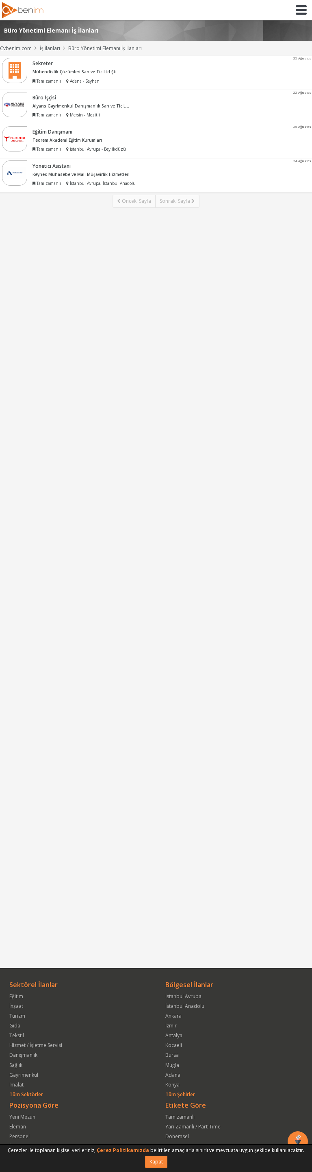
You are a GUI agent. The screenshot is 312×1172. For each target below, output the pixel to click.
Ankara (173, 1015)
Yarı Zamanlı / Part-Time (193, 1126)
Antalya (173, 1035)
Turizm (17, 1015)
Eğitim (16, 996)
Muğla (172, 1065)
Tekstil (16, 1035)
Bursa (172, 1054)
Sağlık (15, 1065)
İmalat (16, 1084)
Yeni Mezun (22, 1116)
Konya (172, 1084)
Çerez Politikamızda (123, 1150)
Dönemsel (177, 1136)
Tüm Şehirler (180, 1094)
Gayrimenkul (23, 1074)
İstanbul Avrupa (183, 996)
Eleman (17, 1126)
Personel (19, 1136)
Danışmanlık (23, 1054)
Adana (172, 1074)
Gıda (14, 1025)
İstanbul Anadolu (184, 1006)
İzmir (171, 1025)
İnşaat (16, 1006)
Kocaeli (173, 1045)
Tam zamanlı (180, 1116)
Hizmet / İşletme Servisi (35, 1045)
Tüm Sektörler (26, 1094)
